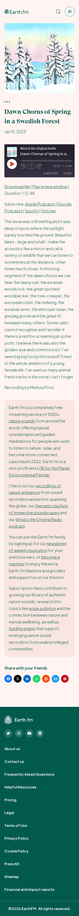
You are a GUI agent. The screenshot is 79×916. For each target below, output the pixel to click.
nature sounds (22, 420)
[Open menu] (70, 11)
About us (17, 748)
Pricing (15, 800)
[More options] (7, 101)
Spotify (32, 210)
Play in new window (49, 186)
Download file (17, 186)
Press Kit (16, 864)
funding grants (22, 628)
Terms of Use (20, 825)
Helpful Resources (25, 787)
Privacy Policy (21, 838)
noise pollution (42, 608)
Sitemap (16, 876)
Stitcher (48, 210)
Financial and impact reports (34, 889)
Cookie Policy (21, 851)
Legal (14, 812)
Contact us (19, 761)
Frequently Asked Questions (34, 774)
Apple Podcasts (40, 203)
